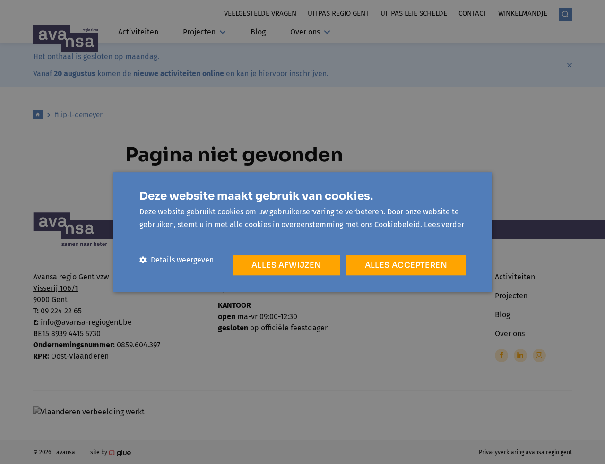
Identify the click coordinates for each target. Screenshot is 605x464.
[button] (176, 259)
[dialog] (302, 232)
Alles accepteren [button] (406, 265)
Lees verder (444, 224)
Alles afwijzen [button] (286, 265)
